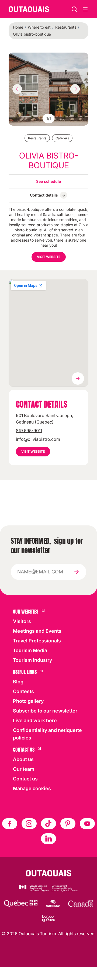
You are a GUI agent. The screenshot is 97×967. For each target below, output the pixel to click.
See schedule (48, 181)
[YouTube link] (87, 823)
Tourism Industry (32, 660)
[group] (48, 89)
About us (23, 759)
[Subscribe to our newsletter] (76, 572)
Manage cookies (32, 788)
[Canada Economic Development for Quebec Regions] (48, 888)
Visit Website (48, 257)
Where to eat (39, 27)
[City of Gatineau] (52, 903)
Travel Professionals (37, 640)
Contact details (44, 195)
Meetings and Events (37, 631)
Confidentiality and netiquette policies (47, 734)
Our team (23, 769)
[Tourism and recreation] (20, 903)
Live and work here (35, 720)
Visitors (22, 621)
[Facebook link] (9, 823)
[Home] (29, 9)
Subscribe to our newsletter (45, 711)
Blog (18, 681)
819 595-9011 (29, 430)
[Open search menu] (85, 9)
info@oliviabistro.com (38, 439)
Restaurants (65, 27)
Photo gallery (28, 701)
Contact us (25, 779)
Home (18, 27)
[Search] (74, 9)
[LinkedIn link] (48, 838)
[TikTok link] (48, 823)
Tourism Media (30, 650)
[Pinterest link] (67, 823)
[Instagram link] (29, 823)
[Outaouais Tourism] (48, 873)
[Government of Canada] (80, 903)
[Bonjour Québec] (48, 918)
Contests (23, 691)
